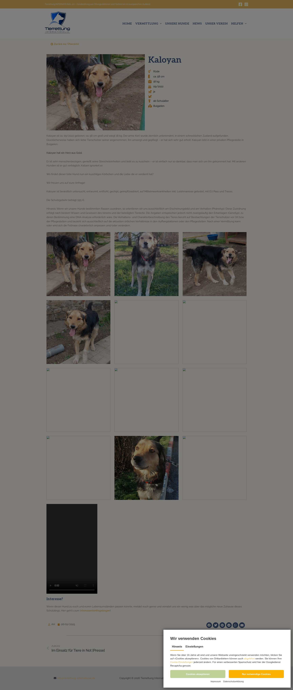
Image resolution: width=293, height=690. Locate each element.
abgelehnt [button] (249, 658)
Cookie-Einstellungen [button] (181, 662)
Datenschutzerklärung (233, 681)
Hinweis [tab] (177, 646)
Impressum (216, 681)
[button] (197, 674)
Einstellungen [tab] (194, 646)
